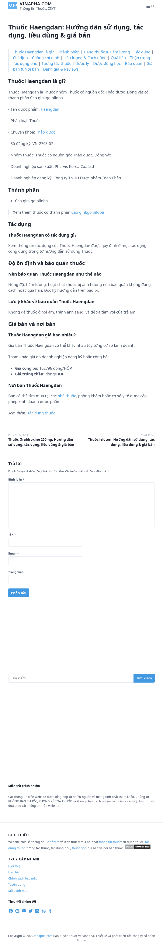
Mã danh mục (18, 891)
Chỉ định (20, 57)
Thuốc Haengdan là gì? (33, 51)
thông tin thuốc (110, 842)
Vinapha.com (36, 4)
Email (13, 553)
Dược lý (82, 63)
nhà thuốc (67, 395)
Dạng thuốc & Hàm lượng (107, 51)
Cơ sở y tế (52, 842)
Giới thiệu (15, 866)
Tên (12, 535)
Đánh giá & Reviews (61, 69)
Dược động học (107, 63)
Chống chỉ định (45, 57)
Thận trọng (140, 57)
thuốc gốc (79, 848)
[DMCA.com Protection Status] (138, 848)
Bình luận (16, 479)
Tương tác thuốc (56, 63)
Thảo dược (45, 132)
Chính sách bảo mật (22, 878)
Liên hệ (13, 872)
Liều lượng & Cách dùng (85, 57)
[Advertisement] (81, 637)
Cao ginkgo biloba (87, 212)
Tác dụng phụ (25, 63)
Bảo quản (133, 63)
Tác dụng (142, 51)
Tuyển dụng (16, 884)
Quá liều (118, 57)
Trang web (16, 572)
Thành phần (69, 51)
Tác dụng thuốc (41, 412)
